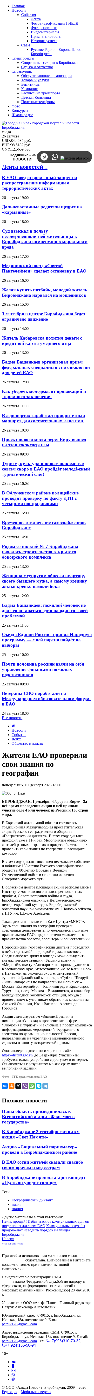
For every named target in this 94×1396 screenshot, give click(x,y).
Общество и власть (27, 743)
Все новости (12, 718)
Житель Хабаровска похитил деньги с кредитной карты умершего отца (42, 340)
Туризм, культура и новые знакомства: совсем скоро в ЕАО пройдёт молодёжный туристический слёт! (46, 469)
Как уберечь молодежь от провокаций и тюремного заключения (44, 394)
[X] (18, 1086)
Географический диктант (32, 1200)
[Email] (13, 1379)
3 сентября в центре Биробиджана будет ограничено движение (43, 316)
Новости (19, 730)
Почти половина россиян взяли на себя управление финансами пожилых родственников (43, 669)
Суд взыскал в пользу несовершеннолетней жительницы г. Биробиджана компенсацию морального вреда (44, 239)
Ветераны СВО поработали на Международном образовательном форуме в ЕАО (46, 698)
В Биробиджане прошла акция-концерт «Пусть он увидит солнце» (43, 1180)
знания (17, 1209)
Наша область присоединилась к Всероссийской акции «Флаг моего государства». (38, 1116)
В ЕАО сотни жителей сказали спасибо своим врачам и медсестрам (42, 1165)
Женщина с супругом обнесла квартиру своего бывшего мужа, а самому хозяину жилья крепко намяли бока (44, 581)
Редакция (9, 1392)
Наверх (8, 1239)
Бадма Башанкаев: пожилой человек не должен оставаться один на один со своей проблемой (45, 610)
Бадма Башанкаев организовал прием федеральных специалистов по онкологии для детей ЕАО (46, 367)
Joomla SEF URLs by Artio (12, 1244)
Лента (16, 739)
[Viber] (25, 1086)
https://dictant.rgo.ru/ (17, 1055)
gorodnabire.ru (13, 1260)
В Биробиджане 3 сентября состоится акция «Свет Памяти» (41, 1134)
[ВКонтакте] (5, 1086)
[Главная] (13, 726)
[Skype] (38, 1086)
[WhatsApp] (32, 1086)
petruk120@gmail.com (19, 1324)
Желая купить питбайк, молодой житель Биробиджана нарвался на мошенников (44, 292)
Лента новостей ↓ (24, 167)
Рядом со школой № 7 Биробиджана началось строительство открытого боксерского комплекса (40, 552)
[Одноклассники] (11, 1086)
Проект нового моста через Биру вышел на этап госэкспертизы (44, 442)
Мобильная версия (36, 1392)
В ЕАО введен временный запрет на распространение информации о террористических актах (39, 183)
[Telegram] (45, 1086)
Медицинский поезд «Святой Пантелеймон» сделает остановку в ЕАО (44, 268)
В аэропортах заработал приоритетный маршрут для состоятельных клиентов (43, 418)
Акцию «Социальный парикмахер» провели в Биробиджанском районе (40, 1149)
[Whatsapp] (13, 1375)
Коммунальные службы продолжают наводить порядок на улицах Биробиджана (43, 1230)
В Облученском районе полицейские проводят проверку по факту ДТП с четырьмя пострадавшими (40, 498)
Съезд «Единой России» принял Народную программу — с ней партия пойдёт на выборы (47, 640)
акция (16, 1204)
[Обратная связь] (13, 1370)
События (19, 735)
